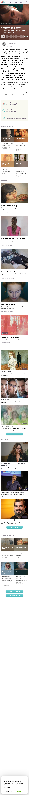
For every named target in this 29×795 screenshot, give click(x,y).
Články (10, 2)
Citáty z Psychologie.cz (15, 595)
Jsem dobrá (19, 163)
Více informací (7, 787)
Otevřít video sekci (14, 527)
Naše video (4, 439)
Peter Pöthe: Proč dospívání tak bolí (12, 492)
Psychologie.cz (3, 2)
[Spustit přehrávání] (3, 36)
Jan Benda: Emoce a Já (8, 520)
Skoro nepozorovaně (10, 337)
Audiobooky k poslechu (9, 348)
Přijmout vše (20, 791)
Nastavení (9, 791)
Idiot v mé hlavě (8, 304)
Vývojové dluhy (6, 372)
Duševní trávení (8, 271)
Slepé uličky (5, 399)
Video (20, 2)
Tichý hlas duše (20, 138)
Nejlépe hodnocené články (14, 591)
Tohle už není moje (6, 139)
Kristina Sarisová (11, 43)
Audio (15, 2)
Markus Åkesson (8, 23)
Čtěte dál (4, 181)
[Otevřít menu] (27, 2)
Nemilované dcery (9, 205)
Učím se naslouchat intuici (13, 238)
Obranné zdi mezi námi (7, 547)
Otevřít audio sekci (14, 434)
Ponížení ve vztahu (5, 163)
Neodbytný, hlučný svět (7, 572)
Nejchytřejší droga (7, 426)
